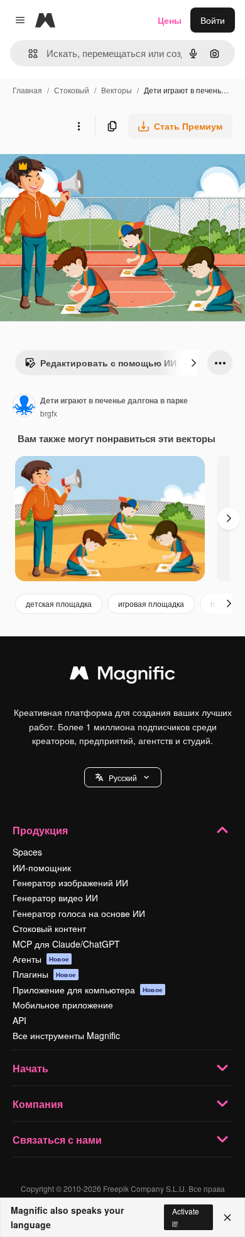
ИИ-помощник (42, 867)
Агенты (41, 959)
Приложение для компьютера (88, 989)
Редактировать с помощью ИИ (100, 365)
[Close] (227, 1217)
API (19, 1020)
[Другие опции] (78, 125)
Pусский (123, 777)
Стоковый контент (49, 928)
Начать (30, 1068)
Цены (170, 20)
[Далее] (193, 362)
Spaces (27, 852)
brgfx (48, 413)
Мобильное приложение (63, 1004)
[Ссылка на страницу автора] (24, 406)
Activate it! (185, 1217)
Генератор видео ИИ (55, 897)
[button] (122, 777)
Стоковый (71, 90)
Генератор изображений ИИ (70, 882)
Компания (38, 1104)
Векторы (116, 90)
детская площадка (59, 603)
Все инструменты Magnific (66, 1035)
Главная (27, 90)
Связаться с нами (57, 1139)
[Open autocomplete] (28, 53)
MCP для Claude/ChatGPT (66, 944)
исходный (84, 167)
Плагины (44, 974)
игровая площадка (151, 603)
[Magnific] (122, 675)
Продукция (40, 830)
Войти (212, 20)
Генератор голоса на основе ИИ (79, 913)
